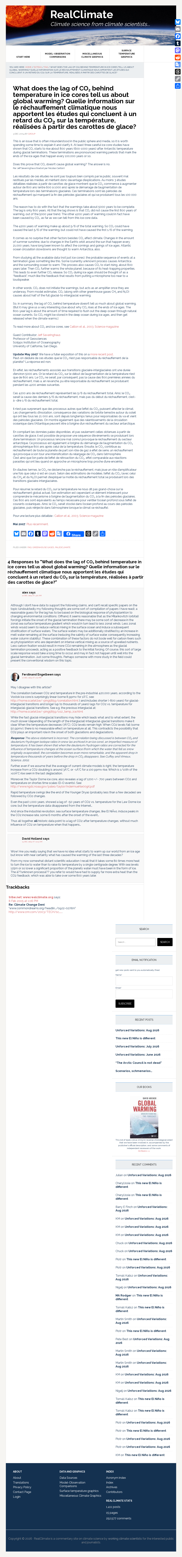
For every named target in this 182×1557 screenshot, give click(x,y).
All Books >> (144, 1151)
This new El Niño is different (135, 1038)
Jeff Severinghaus (49, 335)
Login (16, 1496)
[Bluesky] (177, 22)
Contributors (114, 1492)
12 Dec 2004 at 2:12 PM (31, 678)
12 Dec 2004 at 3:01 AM (32, 595)
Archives (111, 1487)
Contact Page (22, 1492)
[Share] (177, 85)
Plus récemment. (37, 524)
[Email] (177, 29)
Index (109, 1482)
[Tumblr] (177, 43)
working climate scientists (125, 1538)
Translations (21, 1482)
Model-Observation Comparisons (72, 1484)
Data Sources (68, 1477)
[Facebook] (177, 36)
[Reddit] (177, 57)
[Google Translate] (177, 64)
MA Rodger (124, 1295)
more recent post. (102, 354)
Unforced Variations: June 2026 (138, 1054)
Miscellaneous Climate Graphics (80, 1495)
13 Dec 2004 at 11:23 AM (32, 842)
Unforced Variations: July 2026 (137, 1046)
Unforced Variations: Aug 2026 (137, 1030)
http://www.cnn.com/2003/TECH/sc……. (35, 912)
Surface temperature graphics (79, 1491)
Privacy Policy (22, 1487)
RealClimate (81, 14)
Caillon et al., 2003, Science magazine (94, 326)
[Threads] (177, 71)
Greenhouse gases (43, 547)
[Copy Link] (177, 78)
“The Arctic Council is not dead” (139, 1063)
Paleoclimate (62, 547)
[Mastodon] (177, 50)
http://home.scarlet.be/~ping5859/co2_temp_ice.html (47, 711)
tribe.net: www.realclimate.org (31, 897)
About (17, 1477)
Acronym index (116, 1477)
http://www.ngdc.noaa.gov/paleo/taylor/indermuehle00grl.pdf (53, 786)
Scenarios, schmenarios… (134, 1071)
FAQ (29, 547)
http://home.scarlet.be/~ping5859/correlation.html (44, 700)
